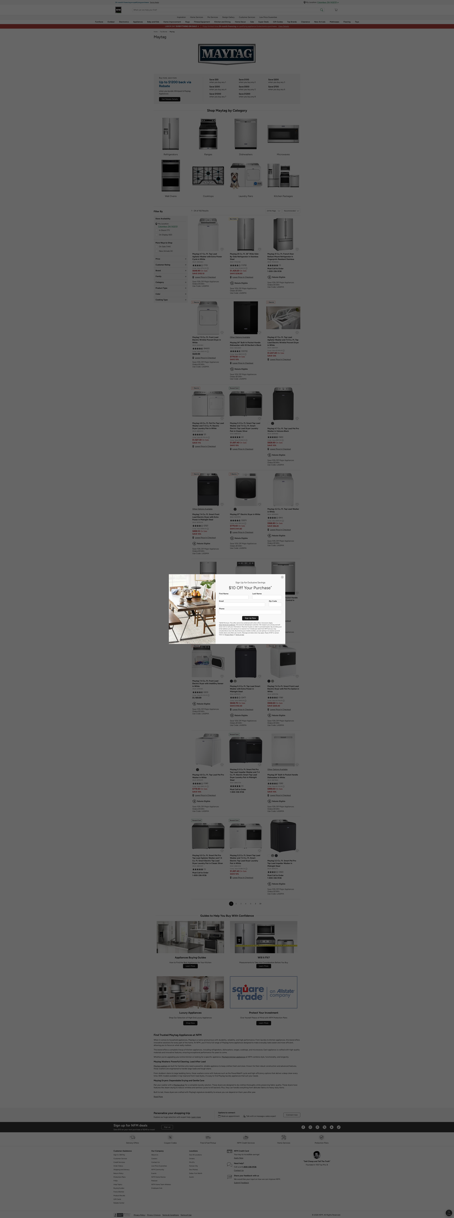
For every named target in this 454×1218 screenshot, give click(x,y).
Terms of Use (240, 635)
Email (221, 601)
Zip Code (273, 601)
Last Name (257, 594)
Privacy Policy (229, 635)
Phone (221, 609)
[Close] (282, 577)
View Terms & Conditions (227, 625)
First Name (223, 594)
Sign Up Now (250, 618)
